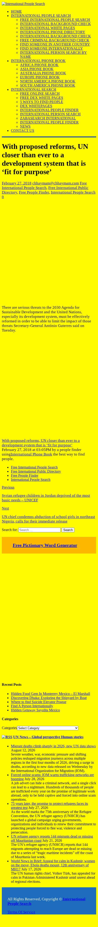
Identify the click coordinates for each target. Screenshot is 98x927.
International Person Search (50, 114)
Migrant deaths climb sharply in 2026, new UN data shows (53, 746)
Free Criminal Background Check (54, 40)
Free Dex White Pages (41, 98)
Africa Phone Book (39, 65)
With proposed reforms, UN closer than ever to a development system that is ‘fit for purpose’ (41, 442)
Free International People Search (55, 20)
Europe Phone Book (40, 77)
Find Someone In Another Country (55, 44)
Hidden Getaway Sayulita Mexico (35, 710)
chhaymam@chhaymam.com (55, 183)
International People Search (41, 16)
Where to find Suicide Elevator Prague (38, 702)
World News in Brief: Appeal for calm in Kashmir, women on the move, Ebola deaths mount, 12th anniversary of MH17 (53, 865)
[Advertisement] (49, 252)
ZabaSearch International (48, 118)
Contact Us (22, 130)
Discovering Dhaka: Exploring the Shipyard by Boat (49, 698)
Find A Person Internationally (32, 706)
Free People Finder (34, 192)
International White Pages (47, 28)
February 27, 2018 (16, 183)
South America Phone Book (47, 85)
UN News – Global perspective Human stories (48, 737)
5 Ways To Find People (41, 102)
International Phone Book (38, 61)
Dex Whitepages (36, 106)
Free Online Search (40, 94)
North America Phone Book (47, 81)
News (25, 126)
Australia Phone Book (43, 73)
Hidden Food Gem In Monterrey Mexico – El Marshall (50, 694)
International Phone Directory (52, 32)
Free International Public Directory (36, 471)
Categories (9, 728)
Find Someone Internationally (51, 48)
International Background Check (55, 24)
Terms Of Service (21, 912)
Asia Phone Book (37, 69)
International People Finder (49, 110)
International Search (33, 89)
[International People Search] (23, 4)
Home (16, 11)
